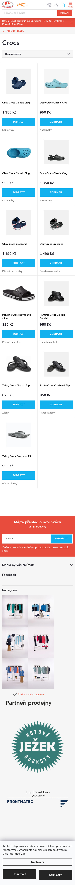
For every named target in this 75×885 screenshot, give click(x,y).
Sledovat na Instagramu (31, 694)
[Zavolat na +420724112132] (49, 5)
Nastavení (37, 862)
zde (23, 854)
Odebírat (61, 538)
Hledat (64, 12)
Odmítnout (19, 874)
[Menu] (70, 4)
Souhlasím (55, 875)
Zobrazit (19, 121)
